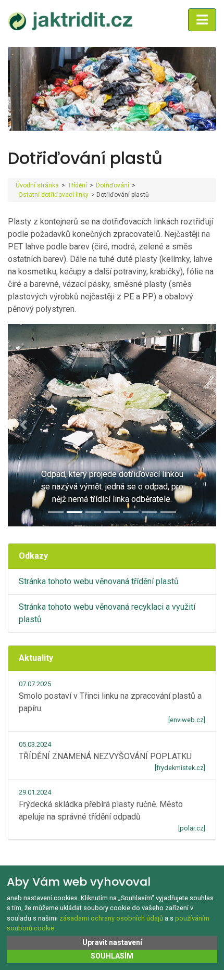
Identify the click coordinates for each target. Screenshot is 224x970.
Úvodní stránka (37, 185)
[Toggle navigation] (202, 19)
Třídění (77, 185)
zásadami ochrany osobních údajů (111, 918)
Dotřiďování (112, 185)
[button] (23, 425)
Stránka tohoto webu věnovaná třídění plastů (99, 581)
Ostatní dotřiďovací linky (53, 194)
